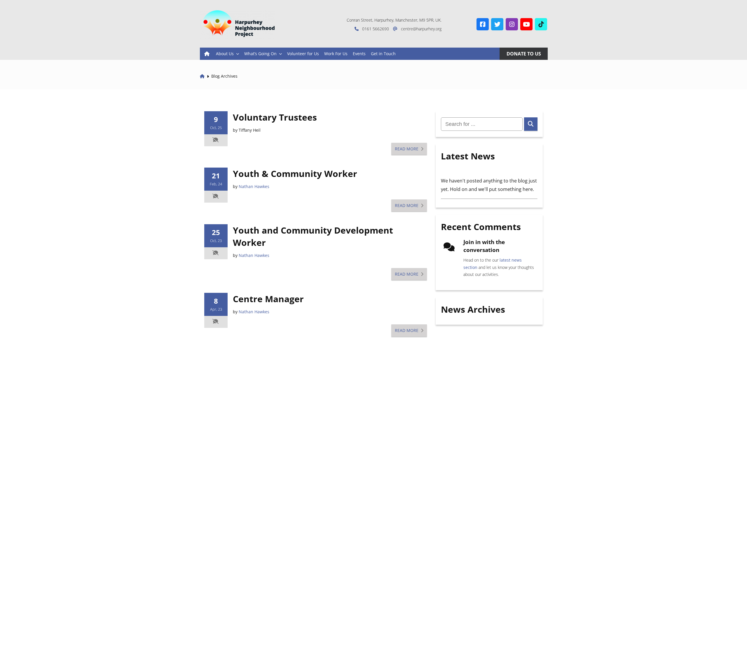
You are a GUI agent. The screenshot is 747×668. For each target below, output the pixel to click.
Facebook (483, 24)
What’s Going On (260, 53)
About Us (225, 53)
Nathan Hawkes (254, 186)
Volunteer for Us (303, 53)
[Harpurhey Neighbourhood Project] (237, 24)
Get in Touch (383, 53)
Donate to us (524, 54)
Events (359, 53)
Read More (407, 149)
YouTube (526, 24)
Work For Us (336, 53)
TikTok (541, 24)
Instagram (512, 24)
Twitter (497, 24)
